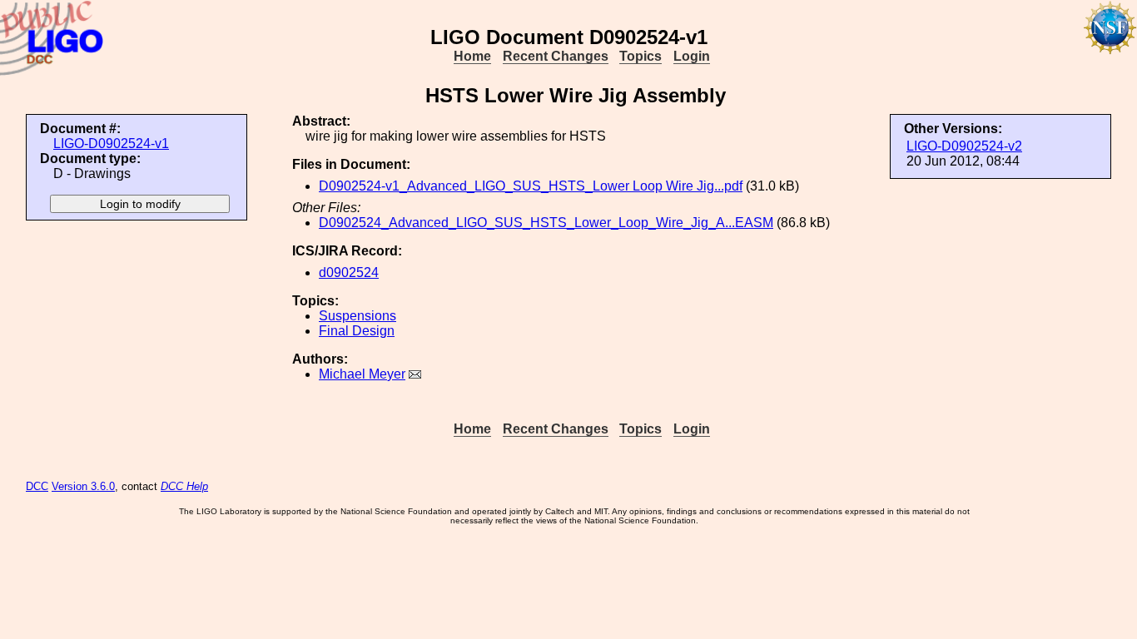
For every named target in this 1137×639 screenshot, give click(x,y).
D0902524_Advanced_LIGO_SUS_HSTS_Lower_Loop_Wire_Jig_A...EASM (546, 222)
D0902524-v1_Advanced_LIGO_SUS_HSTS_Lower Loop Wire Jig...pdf (530, 186)
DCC (37, 486)
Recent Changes (555, 56)
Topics (640, 56)
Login (691, 56)
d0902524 (349, 272)
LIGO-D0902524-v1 (111, 143)
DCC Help (184, 486)
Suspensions (357, 316)
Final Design (357, 331)
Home (472, 56)
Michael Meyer (362, 374)
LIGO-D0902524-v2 (964, 146)
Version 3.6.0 (83, 486)
